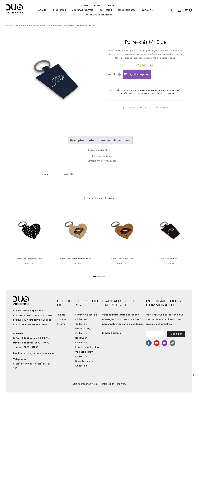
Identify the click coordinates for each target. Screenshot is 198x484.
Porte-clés (69, 25)
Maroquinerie (55, 25)
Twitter (147, 107)
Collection (105, 10)
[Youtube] (156, 343)
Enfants (112, 5)
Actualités (148, 10)
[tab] (78, 140)
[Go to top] (193, 374)
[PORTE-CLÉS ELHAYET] (184, 25)
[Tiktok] (172, 343)
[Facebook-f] (149, 343)
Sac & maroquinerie (36, 25)
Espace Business (127, 10)
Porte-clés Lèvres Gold (122, 258)
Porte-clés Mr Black (168, 258)
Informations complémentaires (109, 140)
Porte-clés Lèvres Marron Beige (76, 258)
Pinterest (163, 107)
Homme (98, 5)
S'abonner (176, 334)
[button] (94, 276)
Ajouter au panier (139, 74)
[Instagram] (164, 343)
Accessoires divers (82, 10)
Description (77, 140)
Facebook (130, 107)
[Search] (172, 10)
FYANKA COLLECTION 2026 (99, 14)
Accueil (42, 10)
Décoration (59, 10)
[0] (186, 10)
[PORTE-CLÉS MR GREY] (189, 25)
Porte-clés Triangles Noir (29, 258)
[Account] (179, 10)
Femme (84, 5)
